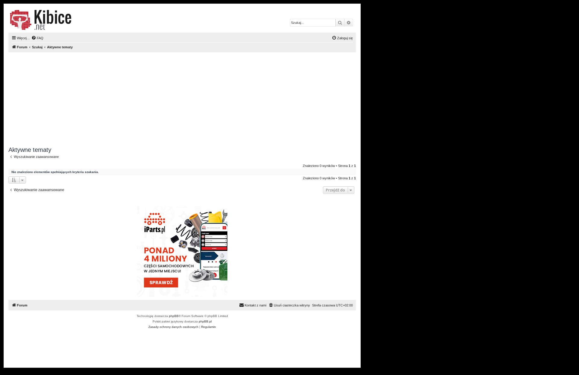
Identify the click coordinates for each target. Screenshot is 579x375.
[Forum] (40, 20)
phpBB (174, 316)
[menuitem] (37, 38)
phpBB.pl (205, 321)
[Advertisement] (182, 99)
